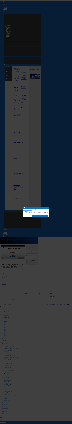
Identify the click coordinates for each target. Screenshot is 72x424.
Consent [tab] (27, 209)
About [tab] (44, 209)
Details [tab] (36, 209)
